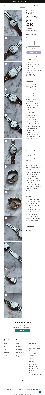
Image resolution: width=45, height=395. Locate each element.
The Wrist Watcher (20, 394)
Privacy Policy (20, 349)
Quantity (28, 40)
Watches (6, 346)
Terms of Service (21, 359)
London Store (8, 356)
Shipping (28, 30)
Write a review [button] (22, 330)
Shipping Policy (20, 356)
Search (18, 343)
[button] (4, 5)
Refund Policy (20, 352)
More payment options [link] (33, 56)
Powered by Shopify (28, 394)
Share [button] (29, 230)
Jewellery (6, 352)
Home (5, 343)
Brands (6, 349)
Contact (6, 359)
